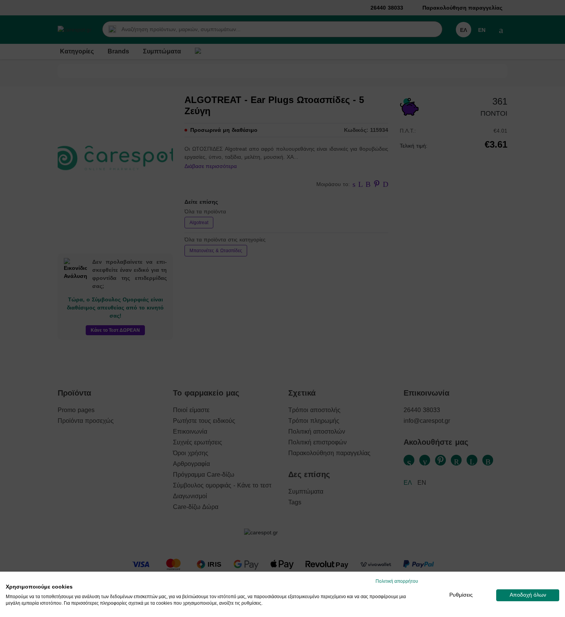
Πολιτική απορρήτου (397, 581)
